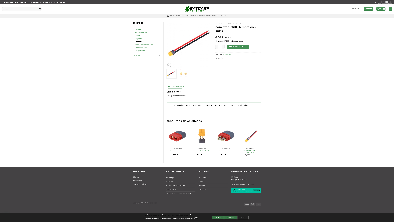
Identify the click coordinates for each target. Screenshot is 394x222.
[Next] (209, 44)
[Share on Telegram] (221, 58)
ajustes (196, 218)
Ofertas (136, 177)
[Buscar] (390, 9)
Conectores (139, 42)
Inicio (172, 15)
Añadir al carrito (238, 47)
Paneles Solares (141, 48)
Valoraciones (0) (175, 86)
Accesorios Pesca (141, 33)
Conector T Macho (226, 151)
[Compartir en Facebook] (216, 58)
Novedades (137, 181)
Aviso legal (170, 178)
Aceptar (217, 218)
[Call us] (390, 2)
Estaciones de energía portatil (213, 15)
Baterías (180, 15)
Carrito (201, 182)
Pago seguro (171, 190)
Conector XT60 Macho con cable (250, 152)
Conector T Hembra (177, 151)
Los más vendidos (140, 184)
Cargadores (139, 39)
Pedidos (202, 186)
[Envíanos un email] (387, 2)
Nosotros (169, 182)
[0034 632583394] (376, 2)
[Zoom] (169, 65)
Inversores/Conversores (144, 45)
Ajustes (243, 218)
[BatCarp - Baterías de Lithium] (197, 9)
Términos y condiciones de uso (178, 193)
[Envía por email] (219, 58)
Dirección (202, 190)
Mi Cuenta (203, 178)
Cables (137, 36)
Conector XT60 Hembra (202, 151)
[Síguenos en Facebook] (379, 2)
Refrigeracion (140, 51)
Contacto (356, 9)
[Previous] (170, 44)
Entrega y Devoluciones (175, 186)
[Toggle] (159, 29)
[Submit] (40, 9)
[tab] (175, 86)
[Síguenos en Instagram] (383, 2)
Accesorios (191, 15)
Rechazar (230, 218)
